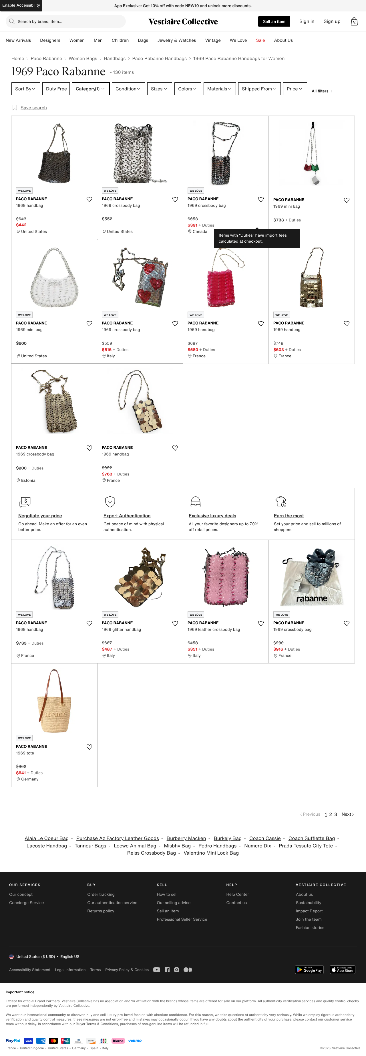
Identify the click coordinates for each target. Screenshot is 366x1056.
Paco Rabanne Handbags (159, 58)
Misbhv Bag (177, 845)
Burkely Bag (228, 838)
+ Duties (206, 225)
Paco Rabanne (46, 58)
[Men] (107, 40)
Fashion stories (310, 928)
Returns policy (100, 911)
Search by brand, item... (40, 21)
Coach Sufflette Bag (312, 838)
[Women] (89, 40)
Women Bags (83, 58)
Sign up (332, 21)
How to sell (167, 894)
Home (17, 58)
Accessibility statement (29, 969)
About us (304, 894)
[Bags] (152, 40)
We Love (238, 40)
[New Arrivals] (35, 40)
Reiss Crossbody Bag (151, 853)
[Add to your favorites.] (89, 199)
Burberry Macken (186, 838)
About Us (283, 40)
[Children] (133, 40)
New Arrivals (18, 40)
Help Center (237, 894)
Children (120, 40)
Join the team (309, 919)
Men (98, 40)
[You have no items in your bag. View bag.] (354, 21)
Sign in (307, 21)
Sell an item (274, 21)
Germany (79, 1048)
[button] (354, 21)
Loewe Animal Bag (135, 845)
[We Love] (251, 40)
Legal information (70, 969)
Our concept (21, 894)
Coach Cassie (265, 838)
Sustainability (308, 903)
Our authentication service (112, 903)
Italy (105, 1048)
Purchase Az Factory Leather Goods (117, 838)
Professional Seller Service (182, 919)
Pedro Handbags (217, 845)
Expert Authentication (127, 515)
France (11, 1048)
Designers (50, 40)
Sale (260, 40)
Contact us (236, 903)
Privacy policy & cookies (127, 969)
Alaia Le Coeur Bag (47, 838)
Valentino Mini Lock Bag (211, 853)
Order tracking (101, 894)
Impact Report (309, 911)
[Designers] (65, 40)
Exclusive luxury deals (212, 515)
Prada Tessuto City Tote (306, 845)
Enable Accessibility (21, 5)
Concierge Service (26, 903)
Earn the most (289, 515)
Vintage (212, 40)
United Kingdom (32, 1048)
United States (58, 1048)
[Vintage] (225, 40)
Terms (95, 969)
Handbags (115, 58)
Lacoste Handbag (47, 845)
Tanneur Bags (90, 845)
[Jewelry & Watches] (200, 40)
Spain (94, 1048)
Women (77, 40)
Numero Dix (257, 845)
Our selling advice (173, 903)
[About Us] (297, 40)
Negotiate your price (40, 515)
